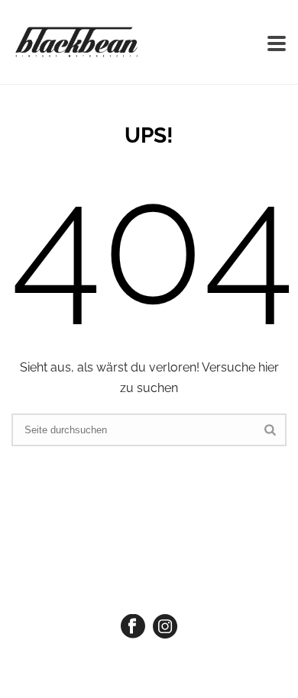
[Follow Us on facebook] (133, 627)
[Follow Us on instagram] (165, 627)
